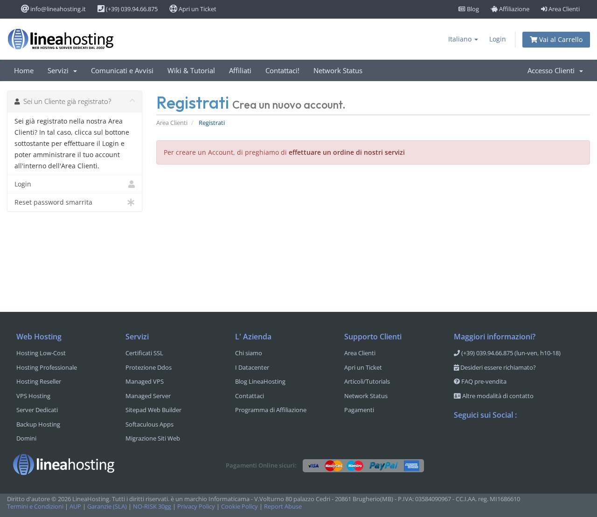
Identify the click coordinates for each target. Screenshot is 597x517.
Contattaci (249, 396)
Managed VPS (144, 381)
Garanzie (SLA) (107, 506)
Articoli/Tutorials (367, 381)
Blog (472, 9)
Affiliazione (513, 9)
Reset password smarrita (53, 202)
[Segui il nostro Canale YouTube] (498, 439)
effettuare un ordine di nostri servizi (347, 152)
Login (497, 38)
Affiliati (240, 70)
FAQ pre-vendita (483, 381)
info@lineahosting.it (57, 9)
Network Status (337, 70)
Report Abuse (283, 506)
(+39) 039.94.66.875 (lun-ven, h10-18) (510, 353)
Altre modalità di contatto (497, 396)
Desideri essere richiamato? (497, 367)
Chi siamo (248, 353)
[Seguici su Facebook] (461, 439)
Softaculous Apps (149, 424)
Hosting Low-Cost (41, 353)
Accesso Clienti (553, 70)
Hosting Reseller (38, 381)
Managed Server (148, 396)
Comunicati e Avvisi (122, 70)
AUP (75, 506)
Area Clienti (563, 9)
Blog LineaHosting (260, 381)
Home (24, 70)
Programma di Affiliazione (270, 410)
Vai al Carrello (560, 39)
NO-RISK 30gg (152, 506)
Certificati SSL (144, 353)
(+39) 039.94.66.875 (131, 9)
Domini (26, 438)
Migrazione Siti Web (152, 438)
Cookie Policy (239, 506)
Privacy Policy (196, 506)
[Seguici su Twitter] (479, 439)
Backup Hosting (38, 424)
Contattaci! (282, 70)
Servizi (60, 70)
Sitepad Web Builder (153, 410)
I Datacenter (252, 367)
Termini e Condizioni (35, 506)
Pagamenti (359, 410)
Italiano (460, 38)
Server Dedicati (37, 410)
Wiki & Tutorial (191, 70)
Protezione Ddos (148, 367)
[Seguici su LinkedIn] (517, 439)
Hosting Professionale (46, 367)
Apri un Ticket (196, 9)
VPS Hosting (33, 396)
